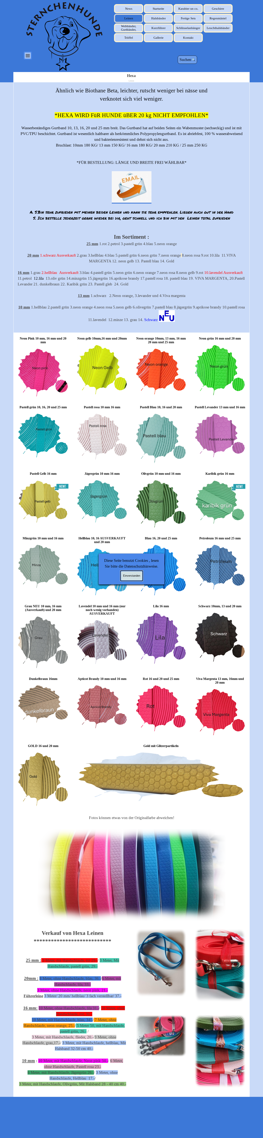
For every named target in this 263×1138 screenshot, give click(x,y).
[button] (131, 187)
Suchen (185, 59)
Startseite (158, 8)
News (128, 8)
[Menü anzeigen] (28, 55)
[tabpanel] (131, 207)
